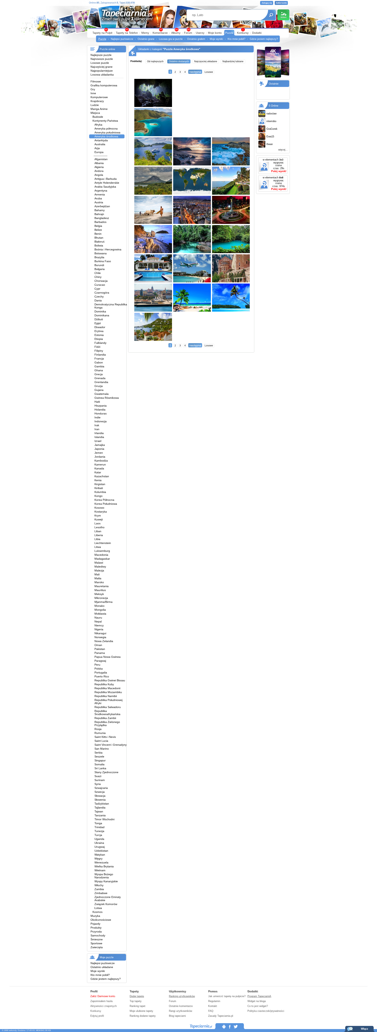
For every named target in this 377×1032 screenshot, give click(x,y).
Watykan (99, 854)
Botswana (100, 253)
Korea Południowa (105, 503)
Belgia (98, 225)
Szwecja (99, 791)
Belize (98, 229)
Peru (97, 664)
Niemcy (99, 625)
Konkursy (243, 32)
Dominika (100, 311)
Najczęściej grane (102, 66)
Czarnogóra (101, 292)
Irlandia (99, 433)
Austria (98, 202)
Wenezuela (101, 862)
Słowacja (99, 795)
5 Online (273, 105)
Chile (97, 273)
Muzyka (95, 915)
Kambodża (101, 460)
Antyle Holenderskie (106, 182)
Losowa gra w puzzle (171, 38)
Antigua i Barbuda (105, 178)
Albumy (175, 32)
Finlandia (100, 354)
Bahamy (99, 210)
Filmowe (96, 81)
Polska (98, 668)
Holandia (99, 409)
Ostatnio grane (146, 38)
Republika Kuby (104, 684)
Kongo (98, 495)
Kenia (98, 480)
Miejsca (95, 112)
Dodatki (257, 32)
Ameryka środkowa (106, 136)
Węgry (98, 858)
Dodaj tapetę (137, 996)
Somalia (99, 764)
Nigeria (98, 629)
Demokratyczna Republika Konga (110, 306)
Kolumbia (100, 492)
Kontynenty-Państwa (105, 120)
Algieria (99, 167)
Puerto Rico (101, 676)
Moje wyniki (216, 38)
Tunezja (99, 831)
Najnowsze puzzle (102, 58)
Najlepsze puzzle (101, 55)
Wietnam (99, 870)
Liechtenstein (102, 543)
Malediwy (100, 566)
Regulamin (214, 1001)
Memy (145, 32)
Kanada (99, 468)
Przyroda (96, 931)
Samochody (98, 935)
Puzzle (229, 32)
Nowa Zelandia (103, 641)
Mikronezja (101, 597)
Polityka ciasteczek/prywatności (265, 1010)
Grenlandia (101, 382)
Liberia (98, 535)
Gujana (98, 389)
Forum (188, 32)
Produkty (96, 927)
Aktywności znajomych (103, 1006)
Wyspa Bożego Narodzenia (103, 876)
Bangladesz (101, 218)
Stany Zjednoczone (106, 772)
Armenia (99, 194)
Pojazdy (95, 923)
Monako (99, 605)
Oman (98, 645)
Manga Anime (99, 108)
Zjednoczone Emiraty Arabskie (107, 898)
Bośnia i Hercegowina (107, 249)
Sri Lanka (100, 768)
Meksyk (99, 594)
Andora (98, 170)
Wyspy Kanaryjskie (106, 881)
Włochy (98, 885)
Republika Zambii (105, 718)
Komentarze (160, 32)
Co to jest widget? (257, 1006)
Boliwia (98, 245)
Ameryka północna (106, 128)
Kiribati (98, 488)
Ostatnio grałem (196, 38)
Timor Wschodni (104, 819)
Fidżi (97, 346)
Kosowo (99, 507)
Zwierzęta (97, 947)
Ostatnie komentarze (181, 1006)
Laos (97, 523)
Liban (97, 531)
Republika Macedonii (107, 688)
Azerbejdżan (102, 206)
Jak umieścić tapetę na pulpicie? (226, 996)
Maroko (99, 582)
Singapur (100, 760)
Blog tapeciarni (177, 1015)
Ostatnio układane (102, 967)
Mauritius (100, 590)
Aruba (98, 198)
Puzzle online (107, 49)
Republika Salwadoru (107, 707)
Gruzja (98, 386)
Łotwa (98, 908)
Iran (96, 429)
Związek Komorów (105, 904)
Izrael (97, 441)
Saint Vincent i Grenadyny (110, 744)
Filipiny (98, 350)
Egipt (97, 323)
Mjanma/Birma (103, 601)
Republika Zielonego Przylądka (107, 723)
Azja (97, 148)
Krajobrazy (97, 101)
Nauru (98, 617)
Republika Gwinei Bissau (109, 680)
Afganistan (101, 159)
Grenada (99, 378)
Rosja (98, 729)
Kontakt (212, 1006)
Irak (96, 425)
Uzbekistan (101, 850)
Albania (99, 163)
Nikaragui (100, 633)
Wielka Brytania (104, 866)
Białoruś (99, 241)
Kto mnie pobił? (236, 38)
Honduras (100, 413)
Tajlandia (99, 807)
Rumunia (100, 733)
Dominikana (101, 315)
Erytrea (98, 331)
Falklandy (100, 342)
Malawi (98, 562)
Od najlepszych (155, 61)
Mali (97, 574)
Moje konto (215, 32)
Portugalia (100, 672)
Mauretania (101, 586)
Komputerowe (99, 97)
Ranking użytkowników (182, 996)
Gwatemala (101, 393)
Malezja (99, 570)
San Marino (101, 748)
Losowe (209, 72)
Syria (97, 784)
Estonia (99, 335)
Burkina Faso (102, 261)
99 (188, 29)
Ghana (98, 370)
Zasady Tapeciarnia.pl (220, 1015)
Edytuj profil (97, 1015)
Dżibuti (98, 319)
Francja (99, 358)
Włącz (364, 1028)
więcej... (283, 149)
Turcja (98, 835)
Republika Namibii (105, 696)
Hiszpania (100, 405)
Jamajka (99, 444)
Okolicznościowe (101, 919)
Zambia (99, 889)
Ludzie (95, 105)
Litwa (97, 546)
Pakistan (99, 649)
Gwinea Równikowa (106, 397)
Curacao (99, 284)
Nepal (98, 621)
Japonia (99, 448)
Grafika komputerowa (104, 85)
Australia (99, 144)
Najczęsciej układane (205, 61)
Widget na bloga (256, 1001)
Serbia (98, 752)
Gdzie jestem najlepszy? (264, 38)
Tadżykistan (101, 803)
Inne (93, 93)
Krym (97, 515)
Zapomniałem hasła (101, 1001)
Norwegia (100, 637)
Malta (97, 578)
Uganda (99, 838)
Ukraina (99, 842)
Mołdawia (100, 613)
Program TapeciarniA (259, 996)
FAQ (210, 1010)
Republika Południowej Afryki (108, 701)
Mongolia (100, 609)
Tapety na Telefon (127, 32)
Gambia (99, 366)
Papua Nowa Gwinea (107, 656)
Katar (97, 472)
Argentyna (100, 190)
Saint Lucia (101, 740)
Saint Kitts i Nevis (105, 736)
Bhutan (98, 237)
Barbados (100, 222)
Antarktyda (101, 140)
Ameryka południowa (107, 132)
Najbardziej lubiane (232, 61)
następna (195, 71)
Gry (93, 89)
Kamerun (100, 464)
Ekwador (99, 327)
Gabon (98, 362)
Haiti (97, 401)
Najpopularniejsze (102, 70)
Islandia (99, 437)
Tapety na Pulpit (102, 32)
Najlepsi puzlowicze (122, 38)
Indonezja (100, 421)
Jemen (98, 452)
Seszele (99, 756)
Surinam (99, 780)
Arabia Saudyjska (105, 186)
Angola (98, 174)
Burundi (99, 265)
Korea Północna (104, 499)
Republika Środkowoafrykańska (107, 712)
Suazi (97, 776)
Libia (97, 539)
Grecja (98, 374)
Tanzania (100, 815)
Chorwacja (101, 280)
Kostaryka (100, 511)
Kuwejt (98, 519)
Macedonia (101, 554)
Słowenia (100, 799)
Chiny (98, 276)
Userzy (200, 32)
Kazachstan (101, 476)
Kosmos (97, 911)
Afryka (98, 124)
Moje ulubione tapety (141, 1010)
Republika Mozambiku (108, 692)
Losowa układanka (102, 74)
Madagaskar (102, 558)
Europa (98, 152)
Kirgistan (99, 484)
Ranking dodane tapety (143, 1015)
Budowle (97, 116)
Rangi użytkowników (180, 1010)
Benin (98, 233)
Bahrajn (99, 214)
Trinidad (99, 827)
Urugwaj (99, 846)
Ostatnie (273, 83)
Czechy (99, 296)
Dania (98, 300)
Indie (97, 417)
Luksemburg (102, 550)
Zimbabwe (100, 893)
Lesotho (99, 527)
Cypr (97, 288)
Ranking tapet (137, 1006)
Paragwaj (100, 660)
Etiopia (98, 338)
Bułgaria (99, 269)
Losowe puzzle (100, 62)
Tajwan (98, 811)
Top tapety (136, 1001)
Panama (99, 652)
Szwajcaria (101, 787)
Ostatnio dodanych (179, 61)
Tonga (98, 823)
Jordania (99, 456)
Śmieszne (97, 939)
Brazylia (99, 257)
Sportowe (96, 943)
